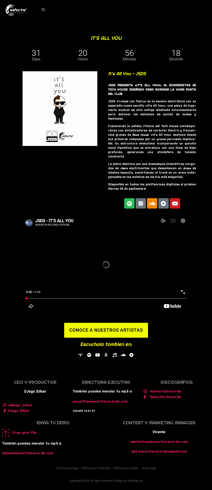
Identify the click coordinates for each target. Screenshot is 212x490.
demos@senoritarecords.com (27, 453)
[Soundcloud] (152, 203)
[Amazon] (106, 355)
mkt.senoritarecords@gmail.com (159, 451)
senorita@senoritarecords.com (100, 401)
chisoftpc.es (135, 480)
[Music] (114, 355)
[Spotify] (89, 355)
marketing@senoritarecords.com (159, 441)
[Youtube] (175, 203)
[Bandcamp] (163, 203)
